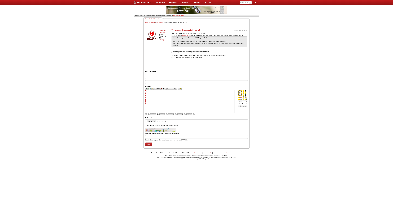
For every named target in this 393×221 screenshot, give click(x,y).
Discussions (159, 22)
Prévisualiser (242, 106)
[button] (160, 2)
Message (161, 40)
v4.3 (160, 153)
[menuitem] (160, 2)
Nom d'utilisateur (150, 71)
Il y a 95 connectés (196, 153)
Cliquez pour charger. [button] (178, 15)
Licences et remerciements (234, 153)
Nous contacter (207, 153)
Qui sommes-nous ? (219, 153)
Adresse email (149, 79)
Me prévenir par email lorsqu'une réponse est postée (162, 125)
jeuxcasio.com (186, 35)
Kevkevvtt (162, 30)
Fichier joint (149, 118)
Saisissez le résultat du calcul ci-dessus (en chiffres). (162, 133)
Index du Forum (150, 22)
